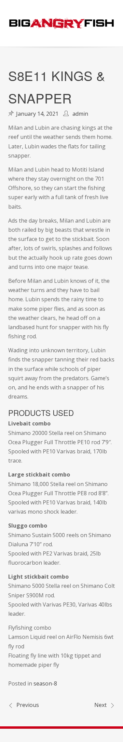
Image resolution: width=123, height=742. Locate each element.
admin (80, 113)
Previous (27, 705)
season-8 (45, 683)
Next (100, 705)
